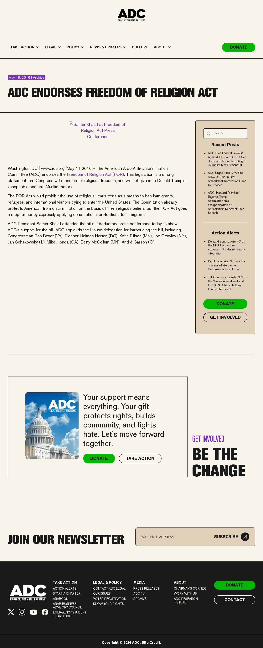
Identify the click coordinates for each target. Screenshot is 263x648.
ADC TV (139, 593)
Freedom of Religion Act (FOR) (95, 174)
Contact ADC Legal (109, 588)
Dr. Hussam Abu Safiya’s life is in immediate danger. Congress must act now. (226, 265)
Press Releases (146, 588)
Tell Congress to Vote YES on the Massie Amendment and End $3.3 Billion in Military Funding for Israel (227, 283)
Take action (65, 582)
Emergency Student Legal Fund (69, 614)
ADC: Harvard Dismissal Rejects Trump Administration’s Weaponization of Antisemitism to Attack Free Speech (226, 203)
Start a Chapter (66, 593)
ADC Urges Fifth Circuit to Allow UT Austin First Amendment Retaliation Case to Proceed (227, 179)
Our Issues (102, 593)
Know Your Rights (108, 604)
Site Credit (151, 642)
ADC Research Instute (186, 600)
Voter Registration (109, 599)
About (180, 582)
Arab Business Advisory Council (67, 605)
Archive (140, 599)
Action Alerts (64, 588)
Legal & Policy (107, 582)
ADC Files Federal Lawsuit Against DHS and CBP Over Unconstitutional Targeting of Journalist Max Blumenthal (227, 159)
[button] (231, 537)
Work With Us (185, 593)
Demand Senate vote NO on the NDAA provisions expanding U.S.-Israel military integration (226, 247)
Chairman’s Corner (190, 588)
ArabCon (60, 599)
